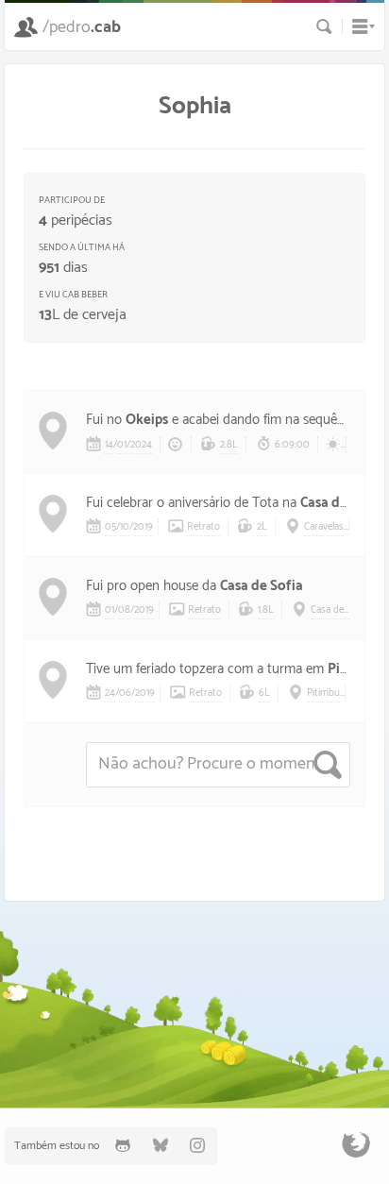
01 (122, 444)
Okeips (147, 419)
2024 (141, 444)
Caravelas (324, 526)
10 (124, 526)
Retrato (203, 526)
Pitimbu (323, 693)
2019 (143, 526)
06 (125, 693)
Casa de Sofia (261, 586)
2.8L (229, 444)
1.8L (266, 609)
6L (264, 693)
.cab (81, 27)
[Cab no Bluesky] (160, 1145)
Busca (324, 26)
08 (124, 609)
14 (109, 444)
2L (262, 526)
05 (110, 526)
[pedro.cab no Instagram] (198, 1145)
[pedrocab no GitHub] (123, 1145)
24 (110, 693)
